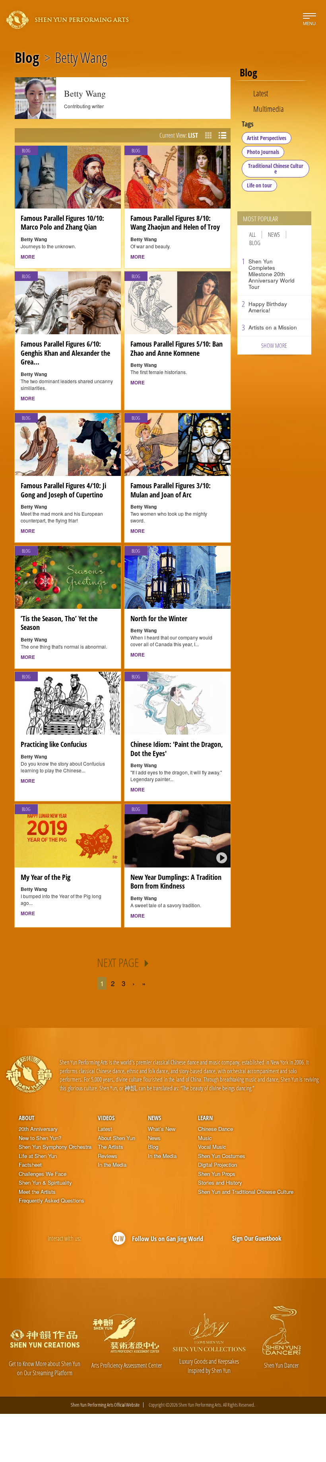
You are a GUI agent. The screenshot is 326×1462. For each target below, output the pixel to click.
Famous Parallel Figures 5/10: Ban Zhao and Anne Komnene (176, 348)
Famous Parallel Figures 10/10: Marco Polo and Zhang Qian (62, 222)
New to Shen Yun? (40, 1138)
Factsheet (30, 1164)
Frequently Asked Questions (51, 1200)
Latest (260, 93)
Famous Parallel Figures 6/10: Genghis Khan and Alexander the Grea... (65, 352)
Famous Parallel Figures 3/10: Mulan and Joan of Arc (170, 490)
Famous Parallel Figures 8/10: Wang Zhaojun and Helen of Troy (175, 222)
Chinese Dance (215, 1129)
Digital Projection (217, 1164)
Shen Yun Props (216, 1173)
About (26, 1118)
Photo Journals (263, 152)
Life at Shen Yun (38, 1156)
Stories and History (220, 1182)
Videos (106, 1118)
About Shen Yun (116, 1138)
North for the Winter (158, 618)
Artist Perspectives (266, 138)
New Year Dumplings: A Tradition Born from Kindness (175, 881)
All (252, 234)
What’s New (161, 1129)
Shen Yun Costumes (221, 1156)
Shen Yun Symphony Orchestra (55, 1146)
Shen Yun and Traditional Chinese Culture (245, 1191)
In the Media (112, 1164)
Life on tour (259, 185)
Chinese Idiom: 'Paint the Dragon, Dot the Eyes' (176, 748)
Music (205, 1138)
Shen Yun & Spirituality (45, 1182)
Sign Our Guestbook (256, 1238)
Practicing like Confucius (54, 744)
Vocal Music (212, 1146)
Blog (27, 58)
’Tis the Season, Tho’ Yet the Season (59, 623)
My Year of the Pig (45, 877)
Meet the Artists (37, 1191)
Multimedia (268, 108)
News (274, 234)
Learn (205, 1118)
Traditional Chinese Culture (275, 168)
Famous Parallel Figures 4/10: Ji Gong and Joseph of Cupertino (63, 490)
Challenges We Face (42, 1173)
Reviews (107, 1156)
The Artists (110, 1146)
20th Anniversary (38, 1129)
